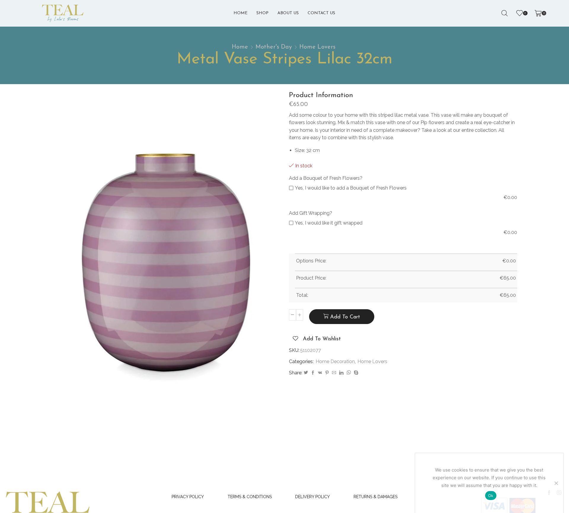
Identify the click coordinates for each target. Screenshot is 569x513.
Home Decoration (335, 361)
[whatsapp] (348, 373)
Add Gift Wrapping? (310, 213)
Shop (262, 13)
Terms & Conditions (250, 496)
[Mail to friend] (334, 373)
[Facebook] (313, 373)
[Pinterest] (327, 373)
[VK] (320, 373)
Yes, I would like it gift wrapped (328, 223)
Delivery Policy (312, 496)
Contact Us (321, 13)
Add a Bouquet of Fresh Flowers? (325, 178)
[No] (556, 483)
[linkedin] (341, 373)
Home (240, 13)
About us (288, 13)
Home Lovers (317, 47)
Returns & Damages (375, 496)
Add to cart (345, 317)
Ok (490, 495)
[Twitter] (305, 373)
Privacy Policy (188, 496)
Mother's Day (273, 47)
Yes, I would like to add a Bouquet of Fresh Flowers (351, 188)
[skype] (355, 373)
